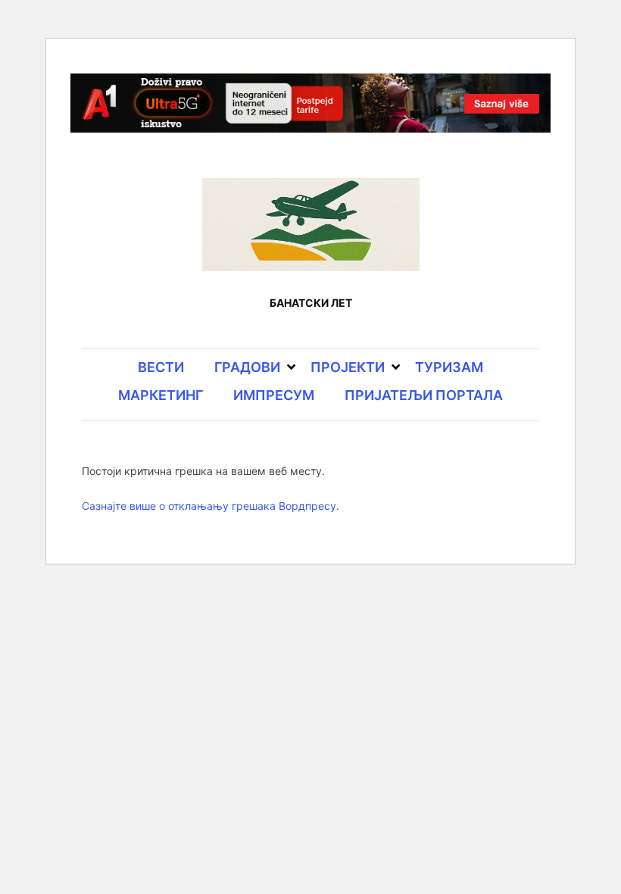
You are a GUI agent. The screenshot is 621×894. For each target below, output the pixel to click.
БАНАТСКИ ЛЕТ (311, 302)
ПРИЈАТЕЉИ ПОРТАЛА (424, 395)
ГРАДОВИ (247, 367)
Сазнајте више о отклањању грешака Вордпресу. (210, 505)
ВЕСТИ (161, 367)
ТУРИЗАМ (449, 367)
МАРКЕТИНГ (160, 395)
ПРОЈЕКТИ (347, 367)
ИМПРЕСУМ (273, 395)
